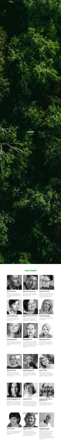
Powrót (31, 134)
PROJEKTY (41, 1)
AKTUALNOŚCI (38, 1)
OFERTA (34, 1)
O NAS (44, 1)
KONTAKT (50, 1)
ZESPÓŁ (47, 1)
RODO (52, 1)
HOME (32, 1)
